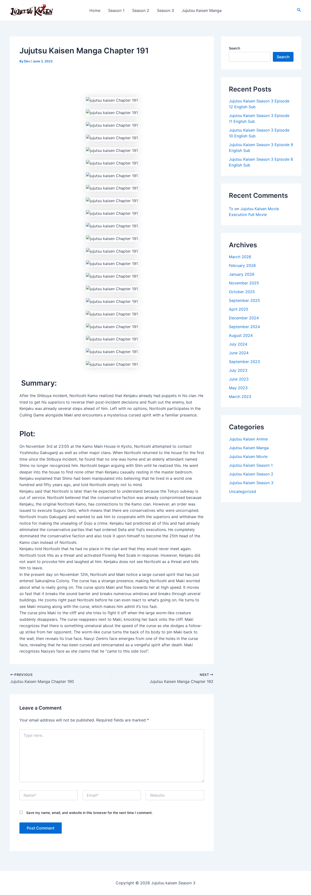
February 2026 (242, 265)
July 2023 (238, 370)
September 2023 (244, 361)
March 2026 (240, 256)
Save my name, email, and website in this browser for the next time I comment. (89, 813)
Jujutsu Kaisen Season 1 (251, 465)
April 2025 (238, 309)
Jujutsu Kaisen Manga (202, 10)
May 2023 (238, 387)
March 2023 (240, 396)
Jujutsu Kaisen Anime (248, 439)
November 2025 (244, 283)
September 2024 (244, 326)
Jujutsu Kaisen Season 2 (251, 474)
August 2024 (241, 335)
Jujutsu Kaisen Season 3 (251, 482)
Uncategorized (242, 491)
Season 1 (116, 10)
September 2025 (244, 300)
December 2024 (244, 317)
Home (94, 10)
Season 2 (140, 10)
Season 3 (165, 10)
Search (234, 48)
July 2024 (238, 344)
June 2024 (239, 352)
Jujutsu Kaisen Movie (248, 456)
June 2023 (239, 379)
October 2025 (242, 291)
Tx (231, 208)
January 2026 (241, 274)
